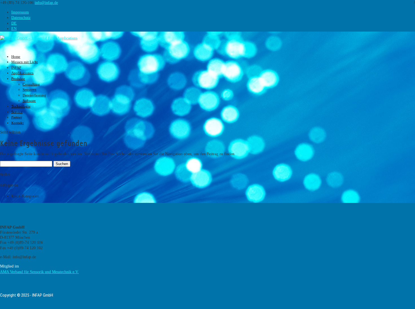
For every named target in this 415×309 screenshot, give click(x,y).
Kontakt (17, 123)
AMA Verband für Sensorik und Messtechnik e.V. (39, 272)
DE (14, 23)
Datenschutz (20, 18)
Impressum (20, 12)
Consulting (31, 84)
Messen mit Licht (24, 62)
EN (14, 29)
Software (29, 100)
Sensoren (29, 89)
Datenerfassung (34, 95)
